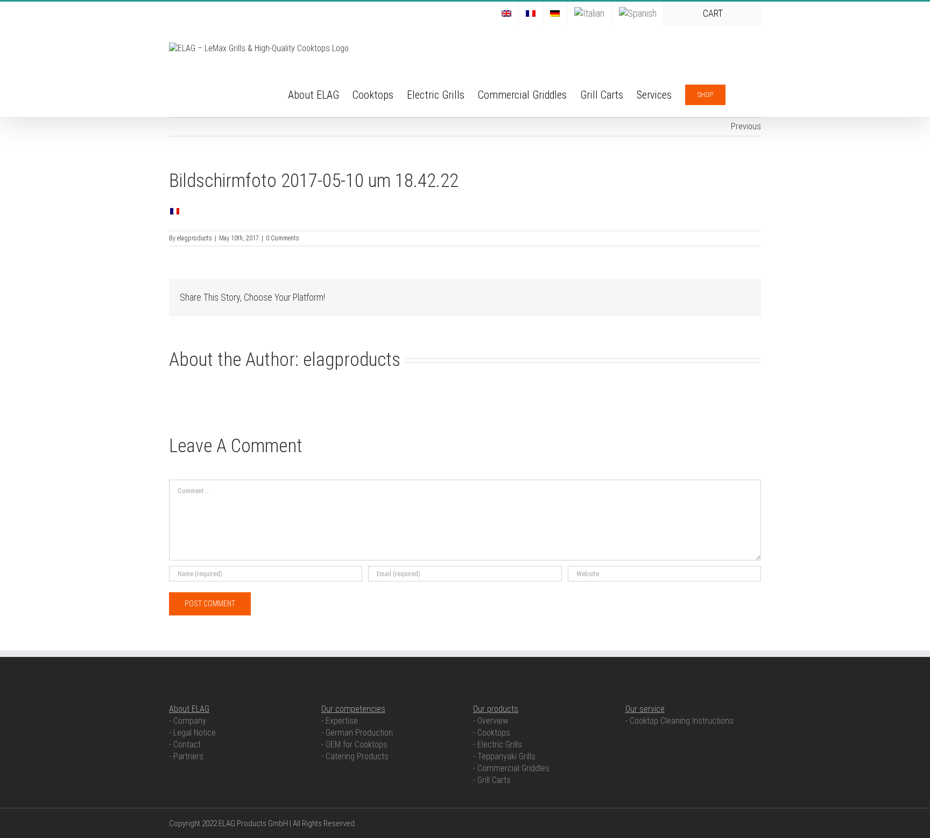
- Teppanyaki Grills (504, 756)
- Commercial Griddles (511, 768)
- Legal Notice (192, 733)
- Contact (185, 744)
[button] (743, 93)
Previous (746, 126)
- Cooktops (491, 733)
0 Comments (282, 238)
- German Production (357, 733)
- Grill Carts (492, 780)
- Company (187, 721)
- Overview (490, 721)
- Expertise (339, 721)
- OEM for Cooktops (354, 744)
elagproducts (194, 238)
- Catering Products (355, 756)
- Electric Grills (497, 744)
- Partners (186, 756)
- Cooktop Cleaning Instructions (679, 721)
